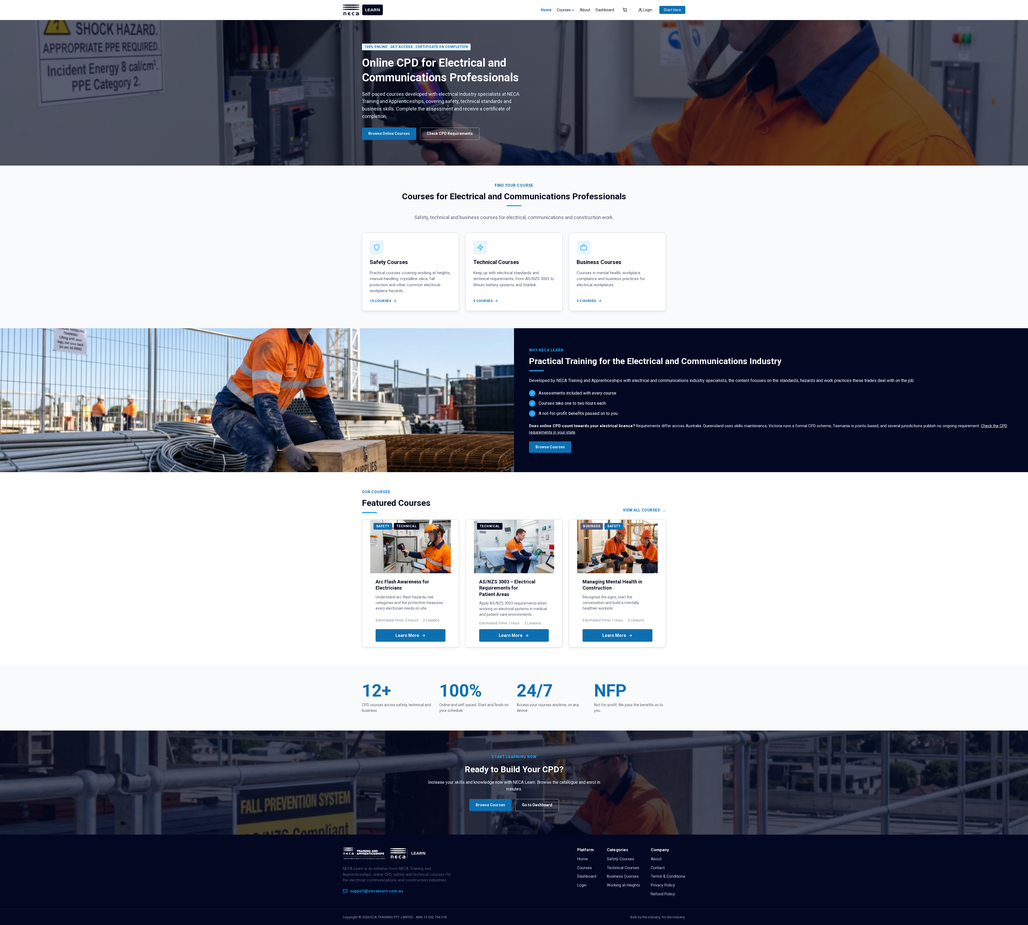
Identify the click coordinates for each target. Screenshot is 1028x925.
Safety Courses (620, 859)
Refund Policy (663, 894)
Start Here (672, 10)
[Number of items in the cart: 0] (624, 10)
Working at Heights (623, 885)
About (656, 859)
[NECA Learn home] (385, 853)
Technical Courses (623, 868)
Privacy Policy (663, 885)
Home (546, 10)
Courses (584, 868)
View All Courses (641, 510)
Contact (658, 868)
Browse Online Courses (389, 133)
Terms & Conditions (668, 876)
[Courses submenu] (573, 10)
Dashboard (586, 876)
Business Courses (623, 876)
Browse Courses (550, 447)
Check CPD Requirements (450, 133)
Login (582, 885)
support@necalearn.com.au (376, 891)
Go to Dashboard (537, 805)
